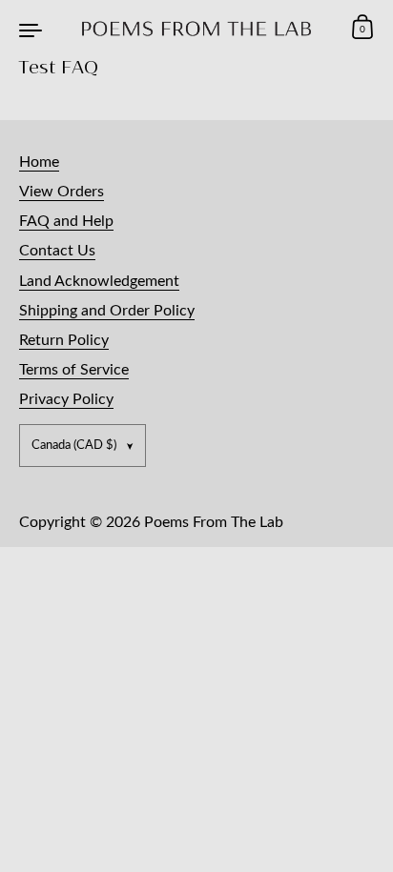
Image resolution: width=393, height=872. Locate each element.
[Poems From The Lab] (197, 28)
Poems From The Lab (213, 522)
